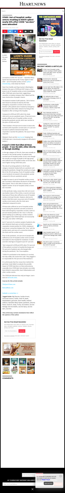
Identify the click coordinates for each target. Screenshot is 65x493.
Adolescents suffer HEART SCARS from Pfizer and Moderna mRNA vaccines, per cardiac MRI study (52, 181)
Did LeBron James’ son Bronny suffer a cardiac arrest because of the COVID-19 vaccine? (52, 243)
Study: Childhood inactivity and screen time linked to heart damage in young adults (53, 135)
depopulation (6, 300)
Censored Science (8, 298)
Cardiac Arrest (24, 296)
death (26, 298)
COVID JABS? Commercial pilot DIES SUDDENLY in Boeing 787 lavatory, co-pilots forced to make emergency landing (52, 172)
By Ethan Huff (52, 75)
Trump (19, 304)
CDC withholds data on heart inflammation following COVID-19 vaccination (52, 98)
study (14, 304)
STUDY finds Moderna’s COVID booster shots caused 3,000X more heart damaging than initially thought (52, 217)
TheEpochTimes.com (8, 284)
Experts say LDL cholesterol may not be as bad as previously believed (52, 226)
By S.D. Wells (52, 184)
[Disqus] (19, 402)
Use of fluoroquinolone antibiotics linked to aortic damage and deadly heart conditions (52, 189)
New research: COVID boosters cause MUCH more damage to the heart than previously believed (52, 197)
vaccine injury (22, 307)
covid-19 (21, 298)
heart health (22, 300)
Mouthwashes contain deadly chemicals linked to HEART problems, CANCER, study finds (51, 106)
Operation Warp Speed (15, 302)
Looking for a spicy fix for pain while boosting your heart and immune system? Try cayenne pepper (51, 126)
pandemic (26, 302)
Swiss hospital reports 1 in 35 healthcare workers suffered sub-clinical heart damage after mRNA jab (52, 235)
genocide (14, 300)
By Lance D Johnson (53, 120)
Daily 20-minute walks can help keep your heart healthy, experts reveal (52, 152)
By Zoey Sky (52, 101)
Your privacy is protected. (9, 335)
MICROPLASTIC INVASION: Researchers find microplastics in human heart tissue (52, 80)
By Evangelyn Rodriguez (54, 83)
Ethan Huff (15, 27)
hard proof (21, 137)
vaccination (25, 304)
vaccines (8, 309)
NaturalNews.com (7, 288)
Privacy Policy (46, 479)
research (9, 304)
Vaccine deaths (13, 307)
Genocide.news (12, 277)
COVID (16, 298)
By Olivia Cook (52, 147)
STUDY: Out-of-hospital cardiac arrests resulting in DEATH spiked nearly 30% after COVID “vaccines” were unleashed (52, 72)
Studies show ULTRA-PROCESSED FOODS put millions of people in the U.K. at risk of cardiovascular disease (52, 144)
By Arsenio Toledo (53, 246)
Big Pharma (16, 296)
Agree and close (48, 483)
